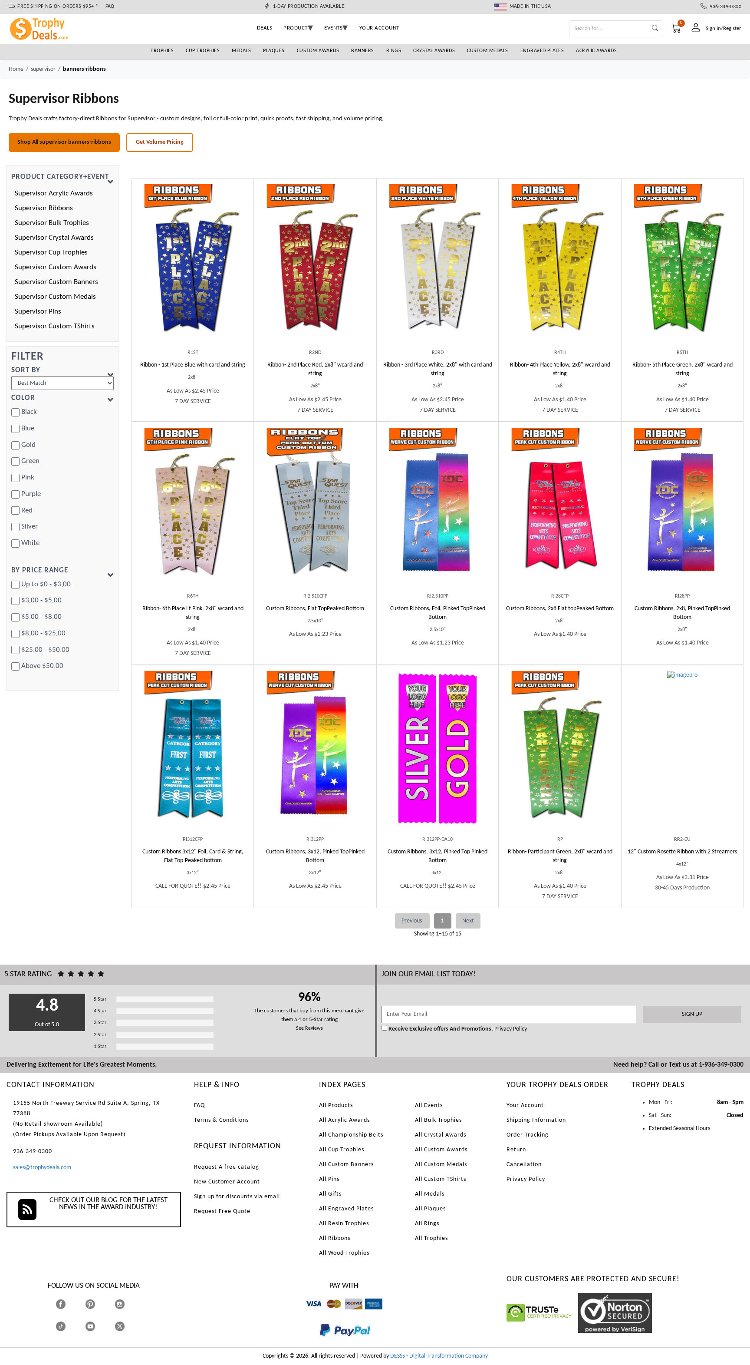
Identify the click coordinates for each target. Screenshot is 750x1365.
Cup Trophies (203, 50)
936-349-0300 (724, 7)
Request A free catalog (226, 1167)
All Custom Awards (441, 1150)
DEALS (265, 28)
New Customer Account (227, 1182)
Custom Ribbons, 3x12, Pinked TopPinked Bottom (315, 856)
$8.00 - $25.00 (43, 633)
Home (16, 69)
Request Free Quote (222, 1211)
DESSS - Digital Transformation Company (439, 1356)
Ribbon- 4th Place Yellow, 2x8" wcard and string (560, 369)
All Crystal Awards (440, 1135)
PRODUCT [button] (295, 28)
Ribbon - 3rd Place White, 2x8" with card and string (437, 369)
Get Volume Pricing (160, 142)
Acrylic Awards (596, 50)
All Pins (329, 1179)
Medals (241, 50)
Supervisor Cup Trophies (51, 252)
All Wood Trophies (344, 1253)
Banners (362, 50)
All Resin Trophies (344, 1223)
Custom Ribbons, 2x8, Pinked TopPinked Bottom (682, 613)
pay (319, 1342)
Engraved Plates (542, 50)
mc (328, 1313)
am (369, 1313)
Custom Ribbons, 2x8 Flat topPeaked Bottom (560, 608)
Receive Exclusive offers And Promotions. (440, 1029)
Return (516, 1150)
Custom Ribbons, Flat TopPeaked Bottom (315, 608)
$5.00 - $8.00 (41, 617)
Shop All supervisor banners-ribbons (64, 142)
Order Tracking (528, 1135)
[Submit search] (655, 29)
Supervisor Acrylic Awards (54, 193)
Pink (27, 477)
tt (68, 1326)
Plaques (274, 50)
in (128, 1304)
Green (30, 461)
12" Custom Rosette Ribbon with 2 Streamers (682, 852)
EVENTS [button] (333, 28)
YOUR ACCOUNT (379, 28)
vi (307, 1313)
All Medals (429, 1194)
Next (468, 921)
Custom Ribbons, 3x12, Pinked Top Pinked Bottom (437, 856)
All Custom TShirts (440, 1179)
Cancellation (524, 1164)
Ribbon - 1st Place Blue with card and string (192, 365)
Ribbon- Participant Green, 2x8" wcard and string (560, 856)
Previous (412, 921)
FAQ (110, 6)
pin (88, 1313)
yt (97, 1326)
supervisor (43, 69)
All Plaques (430, 1209)
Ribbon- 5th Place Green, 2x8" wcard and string (682, 369)
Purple (31, 494)
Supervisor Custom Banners (56, 282)
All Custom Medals (441, 1164)
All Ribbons (334, 1238)
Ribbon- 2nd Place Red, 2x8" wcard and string (315, 369)
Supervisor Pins (38, 311)
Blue (27, 428)
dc (348, 1313)
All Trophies (431, 1238)
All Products (336, 1105)
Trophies (162, 50)
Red (27, 510)
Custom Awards (318, 50)
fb (69, 1304)
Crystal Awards (434, 50)
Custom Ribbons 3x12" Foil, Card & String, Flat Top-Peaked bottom (192, 856)
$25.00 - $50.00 (45, 650)
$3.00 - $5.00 (41, 600)
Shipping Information (536, 1120)
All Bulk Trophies (438, 1120)
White (30, 543)
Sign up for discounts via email (237, 1196)
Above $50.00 (42, 666)
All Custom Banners (346, 1164)
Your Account (525, 1105)
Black (29, 412)
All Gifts (330, 1194)
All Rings (427, 1223)
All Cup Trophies (341, 1150)
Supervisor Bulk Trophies (52, 223)
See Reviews (309, 1028)
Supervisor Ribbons (44, 208)
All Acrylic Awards (344, 1120)
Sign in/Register (723, 28)
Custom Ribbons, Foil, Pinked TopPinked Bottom (437, 613)
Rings (393, 50)
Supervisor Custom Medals (55, 297)
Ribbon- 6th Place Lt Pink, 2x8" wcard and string (192, 613)
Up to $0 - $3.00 (46, 584)
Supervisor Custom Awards (55, 267)
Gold (28, 445)
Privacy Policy (510, 1029)
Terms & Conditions (221, 1120)
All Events (429, 1105)
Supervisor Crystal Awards (54, 237)
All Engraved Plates (346, 1209)
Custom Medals (487, 50)
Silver (29, 526)
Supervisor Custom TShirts (55, 326)
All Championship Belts (351, 1135)
